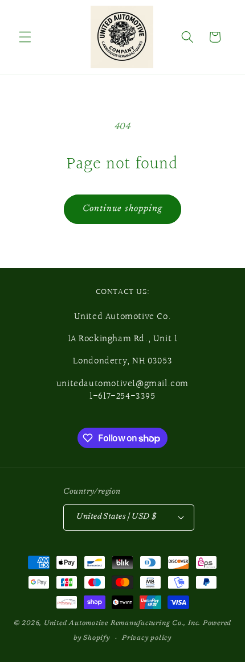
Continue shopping (123, 208)
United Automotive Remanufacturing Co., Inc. (122, 623)
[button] (25, 37)
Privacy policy (147, 638)
